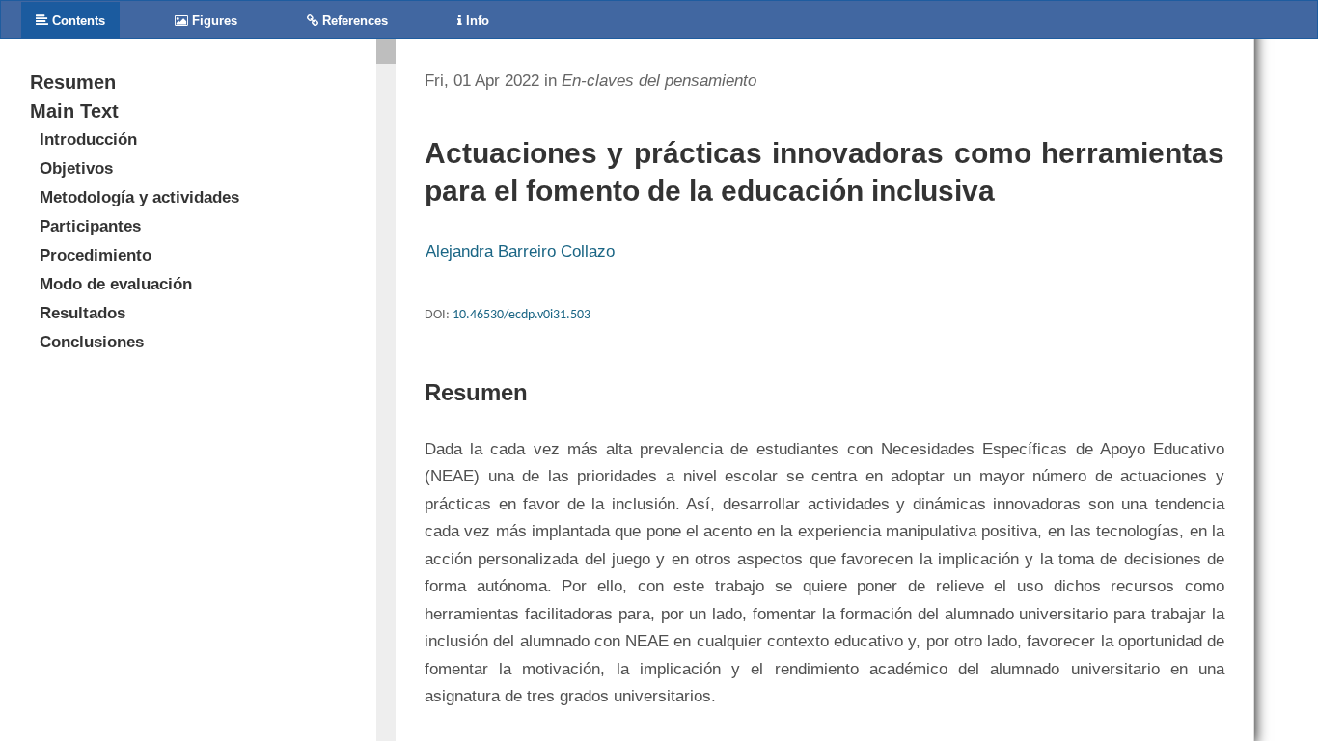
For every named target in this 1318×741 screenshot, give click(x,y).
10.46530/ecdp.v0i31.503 (521, 315)
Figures (212, 21)
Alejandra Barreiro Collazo (520, 251)
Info (475, 21)
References (353, 21)
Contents (76, 21)
